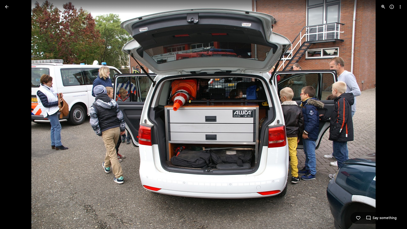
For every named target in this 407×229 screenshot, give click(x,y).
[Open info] (391, 7)
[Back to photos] (7, 7)
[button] (12, 114)
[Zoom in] (383, 7)
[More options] (400, 7)
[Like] (358, 218)
